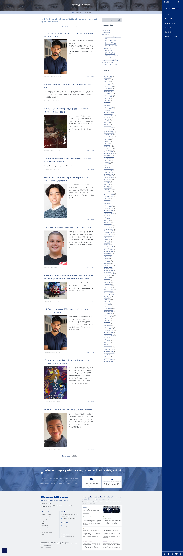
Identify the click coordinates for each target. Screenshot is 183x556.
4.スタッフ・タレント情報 (109, 64)
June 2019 (107, 219)
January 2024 (108, 129)
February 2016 (108, 286)
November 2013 (108, 332)
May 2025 (107, 102)
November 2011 (108, 361)
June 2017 (107, 258)
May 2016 (107, 280)
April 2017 (107, 261)
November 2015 (108, 291)
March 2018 (107, 244)
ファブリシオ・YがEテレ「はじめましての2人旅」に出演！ (68, 227)
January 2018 (108, 248)
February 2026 (108, 86)
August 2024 (108, 117)
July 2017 (107, 256)
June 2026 (107, 79)
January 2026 (108, 88)
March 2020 (107, 203)
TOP (167, 14)
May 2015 (107, 301)
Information (106, 32)
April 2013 (107, 344)
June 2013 (107, 341)
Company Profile (46, 514)
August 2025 (108, 96)
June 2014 (107, 320)
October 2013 (108, 334)
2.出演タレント (80, 12)
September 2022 (109, 157)
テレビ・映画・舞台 (110, 40)
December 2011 (108, 359)
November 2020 (109, 194)
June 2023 (107, 141)
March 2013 (107, 346)
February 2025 (108, 107)
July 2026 (107, 78)
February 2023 (108, 148)
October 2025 (108, 93)
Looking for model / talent (70, 526)
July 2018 (107, 237)
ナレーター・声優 (110, 52)
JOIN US (169, 32)
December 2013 (108, 330)
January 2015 (108, 308)
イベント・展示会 (110, 42)
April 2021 (107, 186)
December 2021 (108, 172)
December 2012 (108, 349)
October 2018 (108, 232)
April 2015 (107, 303)
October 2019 (108, 212)
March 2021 (107, 188)
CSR (43, 530)
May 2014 (107, 322)
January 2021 (108, 191)
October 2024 (108, 114)
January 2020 (108, 206)
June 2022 (107, 162)
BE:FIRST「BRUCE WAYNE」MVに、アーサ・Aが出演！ (69, 410)
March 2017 (107, 263)
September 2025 (109, 95)
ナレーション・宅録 (110, 44)
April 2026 (107, 83)
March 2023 (107, 146)
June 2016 (107, 279)
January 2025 (108, 109)
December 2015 (108, 289)
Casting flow (66, 534)
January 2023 (108, 150)
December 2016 (108, 268)
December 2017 (108, 249)
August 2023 (108, 138)
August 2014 (108, 316)
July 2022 (107, 160)
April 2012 (107, 358)
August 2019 (108, 215)
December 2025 (109, 90)
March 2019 (107, 224)
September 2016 (109, 274)
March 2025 (107, 105)
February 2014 (108, 327)
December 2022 (109, 151)
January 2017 (108, 267)
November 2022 (109, 153)
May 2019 (107, 220)
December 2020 (109, 193)
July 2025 (107, 98)
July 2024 (107, 119)
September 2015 (109, 294)
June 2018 (107, 239)
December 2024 (109, 110)
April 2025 (107, 103)
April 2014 (107, 323)
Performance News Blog (69, 518)
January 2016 (108, 287)
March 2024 (107, 126)
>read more (90, 76)
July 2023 (107, 139)
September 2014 (109, 315)
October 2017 (108, 253)
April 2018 (107, 243)
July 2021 (107, 181)
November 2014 (109, 311)
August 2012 (108, 354)
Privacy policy (45, 527)
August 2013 (108, 337)
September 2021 (109, 177)
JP (176, 1)
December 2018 (108, 229)
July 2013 (107, 339)
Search (119, 20)
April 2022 (107, 165)
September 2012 (109, 353)
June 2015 (107, 299)
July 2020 (107, 198)
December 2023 (109, 131)
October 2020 (108, 196)
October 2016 (108, 272)
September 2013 (109, 335)
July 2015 (107, 298)
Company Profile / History (49, 519)
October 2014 (108, 313)
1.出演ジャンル (106, 35)
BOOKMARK (168, 2)
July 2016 (107, 277)
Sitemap (44, 534)
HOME (72, 12)
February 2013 (108, 347)
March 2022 (107, 167)
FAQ (43, 521)
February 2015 (108, 306)
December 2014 (108, 310)
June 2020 (107, 200)
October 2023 (108, 134)
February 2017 (108, 265)
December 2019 (108, 208)
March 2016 (107, 284)
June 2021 (107, 182)
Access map (45, 525)
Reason (44, 523)
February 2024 (108, 127)
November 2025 (109, 91)
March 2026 (107, 84)
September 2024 (109, 115)
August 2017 (108, 255)
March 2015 (107, 304)
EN (180, 1)
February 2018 (108, 246)
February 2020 (108, 205)
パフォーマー (108, 57)
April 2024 (107, 124)
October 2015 (108, 292)
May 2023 (107, 143)
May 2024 (107, 122)
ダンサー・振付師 (110, 54)
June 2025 (107, 100)
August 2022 (108, 158)
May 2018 (107, 241)
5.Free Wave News (107, 62)
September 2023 (109, 136)
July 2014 (107, 318)
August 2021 (108, 179)
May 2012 (107, 356)
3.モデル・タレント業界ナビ (110, 60)
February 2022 (108, 169)
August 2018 (108, 236)
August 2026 (108, 76)
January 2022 (108, 170)
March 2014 (107, 325)
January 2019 (108, 227)
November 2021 (108, 174)
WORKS (168, 28)
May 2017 (107, 260)
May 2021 (107, 184)
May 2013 (107, 342)
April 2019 (107, 222)
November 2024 (109, 112)
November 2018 (109, 231)
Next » (74, 26)
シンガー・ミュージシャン (112, 55)
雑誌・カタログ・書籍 (111, 45)
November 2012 (108, 351)
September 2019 (109, 213)
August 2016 (108, 275)
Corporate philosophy (47, 516)
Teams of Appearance (68, 536)
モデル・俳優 (106, 30)
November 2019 (108, 210)
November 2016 (108, 270)
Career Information (47, 532)
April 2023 (107, 145)
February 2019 (108, 225)
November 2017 (108, 251)
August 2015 (107, 296)
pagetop (4, 550)
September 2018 (109, 234)
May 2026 (107, 81)
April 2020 (107, 201)
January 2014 (108, 329)
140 (68, 26)
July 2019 (107, 217)
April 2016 (107, 282)
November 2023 (109, 133)
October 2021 (108, 176)
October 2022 (108, 155)
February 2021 (108, 189)
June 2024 (107, 121)
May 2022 (107, 164)
